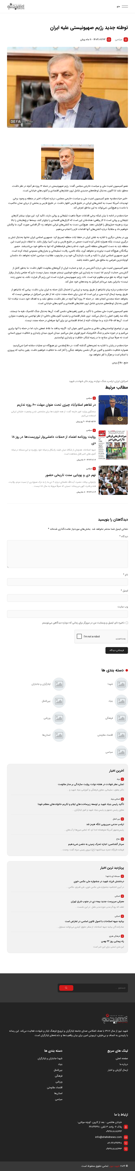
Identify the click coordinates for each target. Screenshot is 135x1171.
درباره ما (124, 1064)
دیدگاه (123, 536)
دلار (86, 381)
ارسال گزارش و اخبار (118, 1070)
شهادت (79, 381)
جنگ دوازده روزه (97, 381)
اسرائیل (124, 381)
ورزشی (59, 1082)
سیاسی (118, 40)
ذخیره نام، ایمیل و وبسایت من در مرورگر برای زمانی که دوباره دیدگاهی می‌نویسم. (83, 623)
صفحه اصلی (122, 1058)
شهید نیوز (115, 1166)
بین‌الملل (58, 1070)
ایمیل (124, 591)
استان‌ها (58, 1093)
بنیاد (60, 1064)
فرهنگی (58, 1076)
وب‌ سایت (123, 607)
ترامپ (110, 381)
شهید (72, 381)
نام (125, 575)
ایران (117, 381)
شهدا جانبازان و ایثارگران (50, 1058)
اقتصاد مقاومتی (54, 1088)
